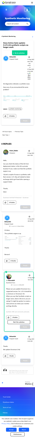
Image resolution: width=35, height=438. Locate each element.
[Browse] (7, 9)
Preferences (18, 434)
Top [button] (2, 383)
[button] (11, 430)
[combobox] (17, 24)
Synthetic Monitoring (8, 36)
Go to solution (20, 53)
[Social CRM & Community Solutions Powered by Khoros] (29, 383)
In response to (17, 226)
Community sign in (27, 10)
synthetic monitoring (15, 109)
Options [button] (32, 36)
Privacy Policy (6, 424)
